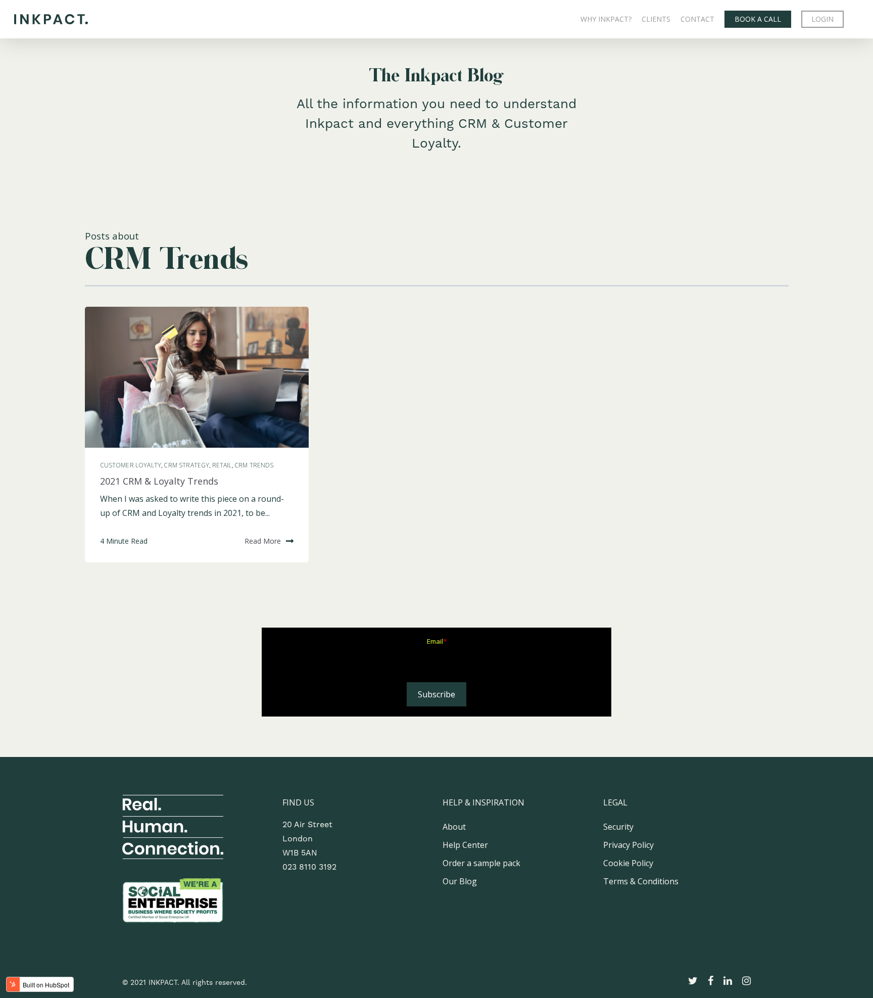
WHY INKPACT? (606, 19)
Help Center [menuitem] (465, 844)
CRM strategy (186, 465)
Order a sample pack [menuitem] (481, 863)
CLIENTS (656, 19)
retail (222, 465)
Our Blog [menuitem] (460, 881)
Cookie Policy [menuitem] (628, 863)
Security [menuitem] (618, 826)
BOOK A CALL (758, 19)
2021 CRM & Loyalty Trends (159, 481)
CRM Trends (254, 465)
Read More (263, 541)
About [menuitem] (454, 826)
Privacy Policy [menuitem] (628, 844)
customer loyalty (131, 465)
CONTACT (697, 19)
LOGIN (822, 19)
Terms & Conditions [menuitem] (640, 881)
